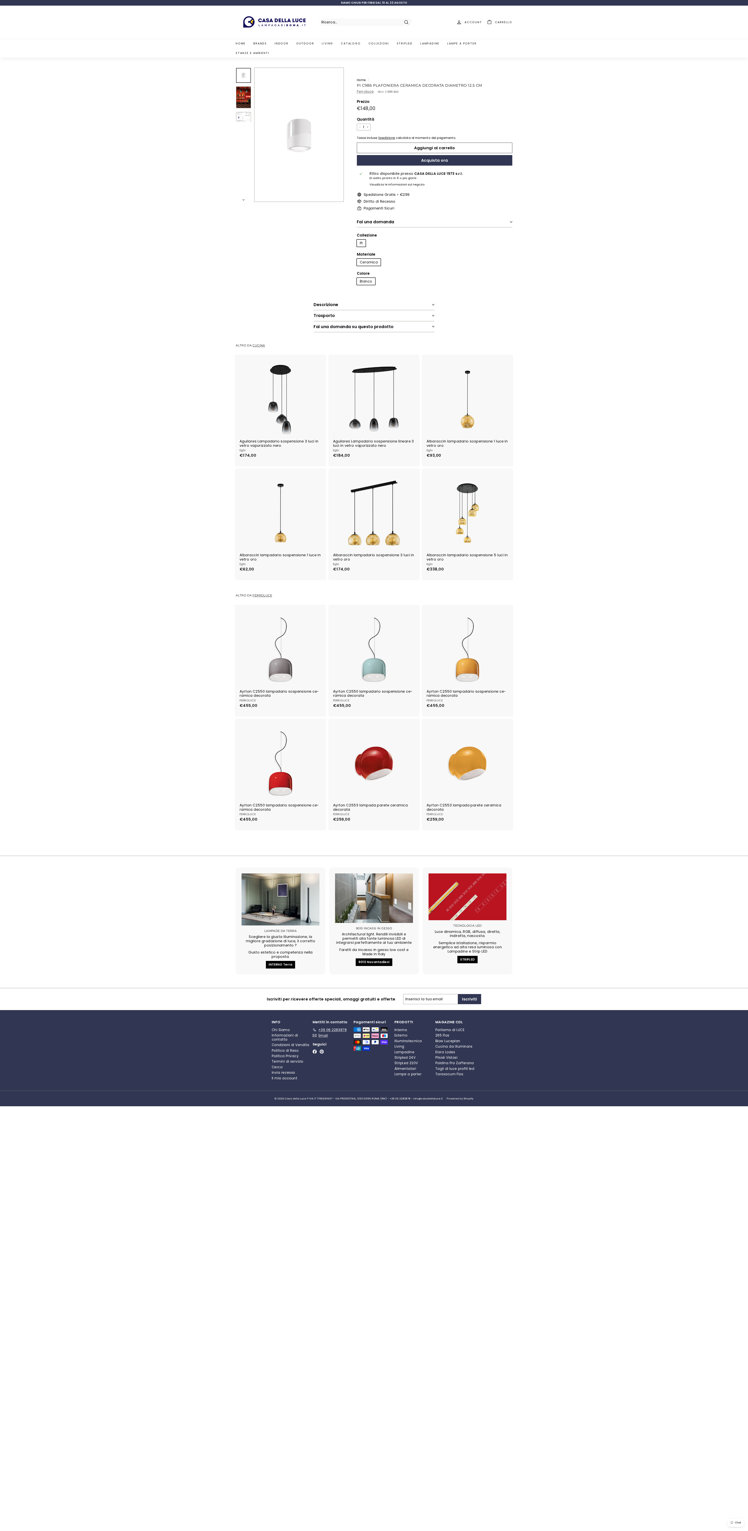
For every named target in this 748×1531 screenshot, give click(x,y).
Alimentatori (405, 1068)
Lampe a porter (461, 43)
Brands (260, 43)
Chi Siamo (281, 1030)
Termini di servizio (287, 1061)
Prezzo (363, 102)
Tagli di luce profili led (454, 1068)
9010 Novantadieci (374, 962)
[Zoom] (299, 135)
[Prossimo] (243, 199)
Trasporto (324, 315)
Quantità (365, 119)
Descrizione (326, 304)
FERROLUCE (262, 595)
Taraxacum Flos (449, 1074)
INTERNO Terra (280, 964)
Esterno (400, 1035)
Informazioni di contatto (285, 1037)
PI (361, 243)
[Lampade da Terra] (280, 899)
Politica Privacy (285, 1056)
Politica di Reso (285, 1050)
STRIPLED (467, 959)
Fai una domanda (375, 222)
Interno (400, 1030)
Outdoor (305, 43)
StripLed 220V (406, 1063)
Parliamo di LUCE (449, 1030)
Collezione (367, 235)
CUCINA (258, 345)
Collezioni (379, 43)
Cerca (277, 1067)
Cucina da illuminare (453, 1046)
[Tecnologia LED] (467, 896)
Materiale (366, 254)
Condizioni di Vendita (290, 1045)
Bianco (366, 281)
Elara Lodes (445, 1052)
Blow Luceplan (447, 1041)
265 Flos (442, 1035)
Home (241, 43)
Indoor (281, 43)
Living (327, 43)
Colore (363, 273)
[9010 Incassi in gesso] (374, 898)
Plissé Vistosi (446, 1057)
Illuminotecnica (408, 1041)
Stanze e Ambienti (252, 53)
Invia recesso (283, 1072)
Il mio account (284, 1078)
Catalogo (351, 43)
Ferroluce (365, 91)
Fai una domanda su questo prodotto (354, 326)
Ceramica (369, 262)
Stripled (405, 43)
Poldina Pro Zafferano (454, 1063)
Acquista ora (434, 160)
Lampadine (429, 43)
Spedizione (386, 138)
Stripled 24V (404, 1057)
